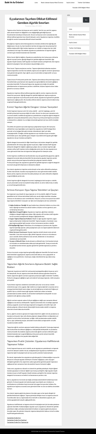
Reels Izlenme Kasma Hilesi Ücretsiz (52, 2)
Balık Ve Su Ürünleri (14, 2)
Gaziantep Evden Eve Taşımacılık (17, 422)
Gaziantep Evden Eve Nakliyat (17, 420)
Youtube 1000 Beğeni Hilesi (81, 7)
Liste (36, 2)
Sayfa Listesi (70, 2)
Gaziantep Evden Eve (14, 418)
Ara (68, 15)
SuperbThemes (60, 431)
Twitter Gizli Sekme (84, 2)
